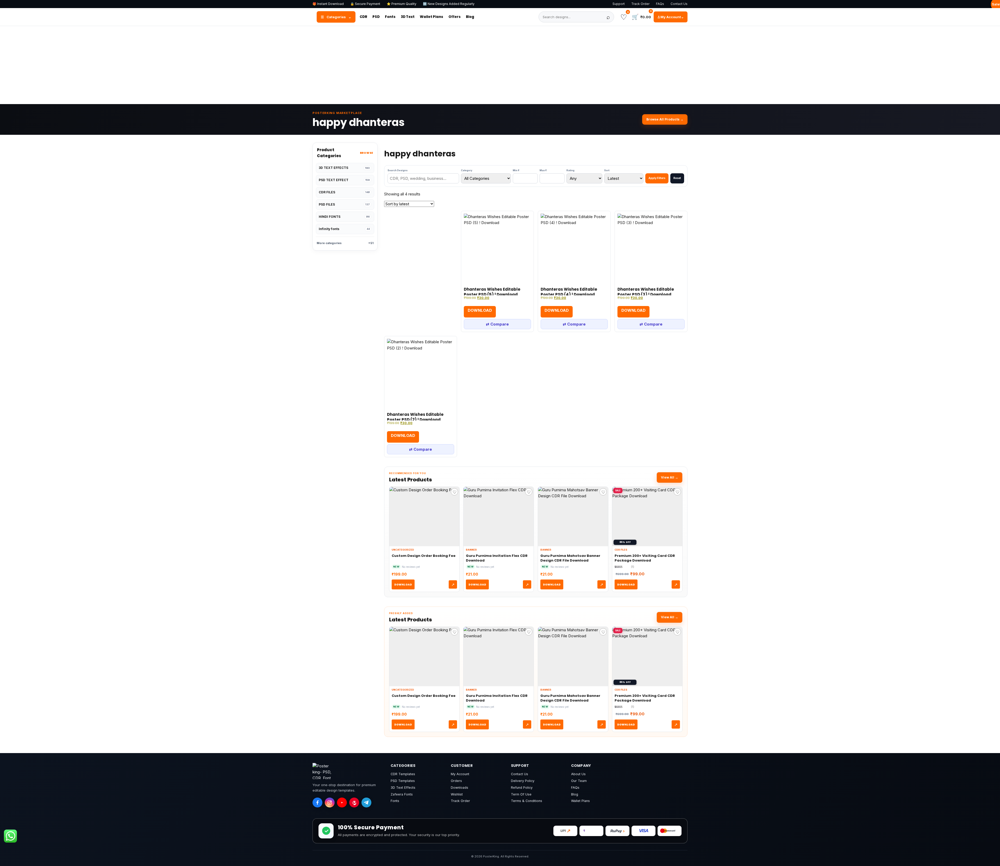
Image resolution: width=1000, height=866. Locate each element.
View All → (669, 477)
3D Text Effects (403, 787)
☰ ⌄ (336, 17)
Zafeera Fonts (402, 794)
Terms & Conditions (526, 801)
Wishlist (457, 794)
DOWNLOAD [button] (480, 310)
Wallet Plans (431, 16)
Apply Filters (656, 178)
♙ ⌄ (670, 17)
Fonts (390, 16)
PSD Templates (403, 781)
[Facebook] (317, 802)
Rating (570, 170)
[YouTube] (342, 802)
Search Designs (398, 170)
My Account (460, 774)
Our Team (579, 781)
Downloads (459, 787)
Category (466, 170)
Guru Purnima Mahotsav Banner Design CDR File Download (570, 558)
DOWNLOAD (403, 585)
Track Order (640, 4)
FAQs (660, 4)
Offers (454, 16)
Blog (470, 16)
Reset (677, 178)
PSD (376, 16)
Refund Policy (522, 787)
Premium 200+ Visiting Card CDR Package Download (645, 558)
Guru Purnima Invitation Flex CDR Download (497, 558)
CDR (363, 16)
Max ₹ (543, 170)
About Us (578, 774)
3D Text (408, 16)
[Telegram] (366, 802)
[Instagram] (330, 802)
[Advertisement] (500, 65)
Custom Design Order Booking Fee (423, 555)
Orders (456, 781)
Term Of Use (521, 794)
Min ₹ (516, 170)
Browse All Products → (664, 119)
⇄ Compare (497, 324)
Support (618, 4)
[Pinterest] (354, 802)
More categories (345, 243)
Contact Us (679, 4)
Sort (606, 170)
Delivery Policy (522, 781)
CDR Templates (403, 774)
